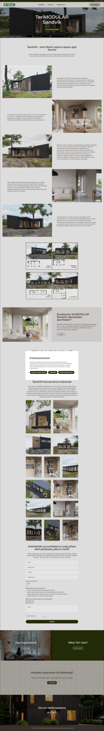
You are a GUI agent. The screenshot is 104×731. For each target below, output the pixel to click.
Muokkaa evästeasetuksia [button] (38, 372)
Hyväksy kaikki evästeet (66, 372)
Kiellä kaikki (53, 372)
